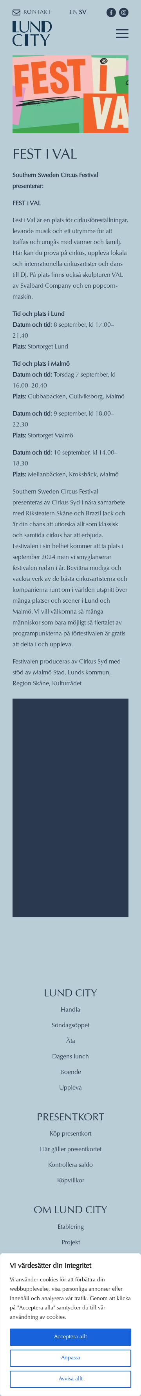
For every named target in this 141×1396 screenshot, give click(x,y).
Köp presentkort (70, 1134)
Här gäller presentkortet (70, 1150)
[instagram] (123, 12)
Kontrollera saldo (70, 1165)
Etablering (71, 1227)
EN (74, 12)
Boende (70, 1072)
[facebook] (111, 12)
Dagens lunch (70, 1057)
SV (83, 12)
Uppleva (70, 1088)
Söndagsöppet (70, 1026)
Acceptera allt (70, 1337)
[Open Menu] (122, 33)
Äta (70, 1041)
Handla (70, 1010)
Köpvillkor (70, 1181)
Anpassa (70, 1358)
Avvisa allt (71, 1379)
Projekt (70, 1243)
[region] (70, 1324)
